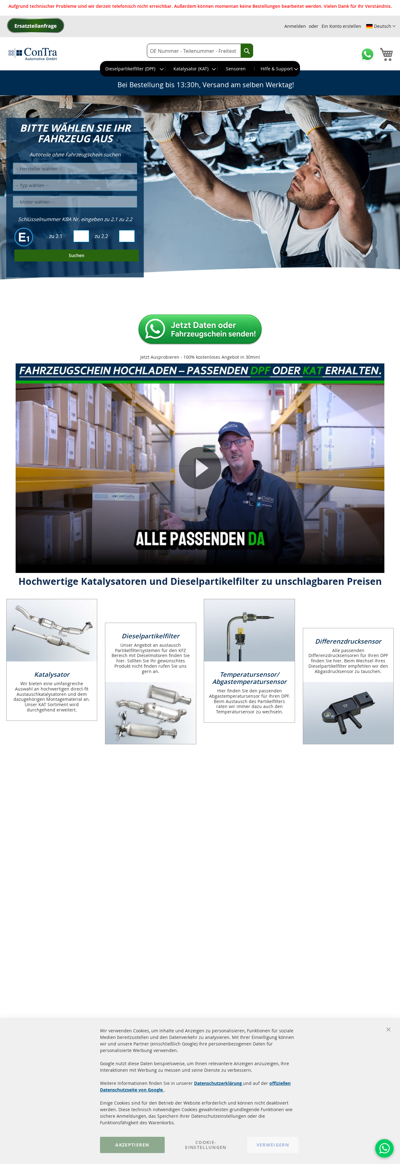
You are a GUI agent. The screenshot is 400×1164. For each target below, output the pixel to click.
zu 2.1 (55, 236)
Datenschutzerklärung (218, 1083)
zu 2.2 (101, 236)
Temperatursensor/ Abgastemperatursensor (249, 678)
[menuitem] (133, 69)
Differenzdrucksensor (348, 641)
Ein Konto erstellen (341, 26)
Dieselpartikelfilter (150, 636)
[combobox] (200, 51)
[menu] (200, 69)
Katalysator (51, 674)
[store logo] (32, 54)
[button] (381, 26)
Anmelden (295, 26)
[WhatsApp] (384, 1148)
